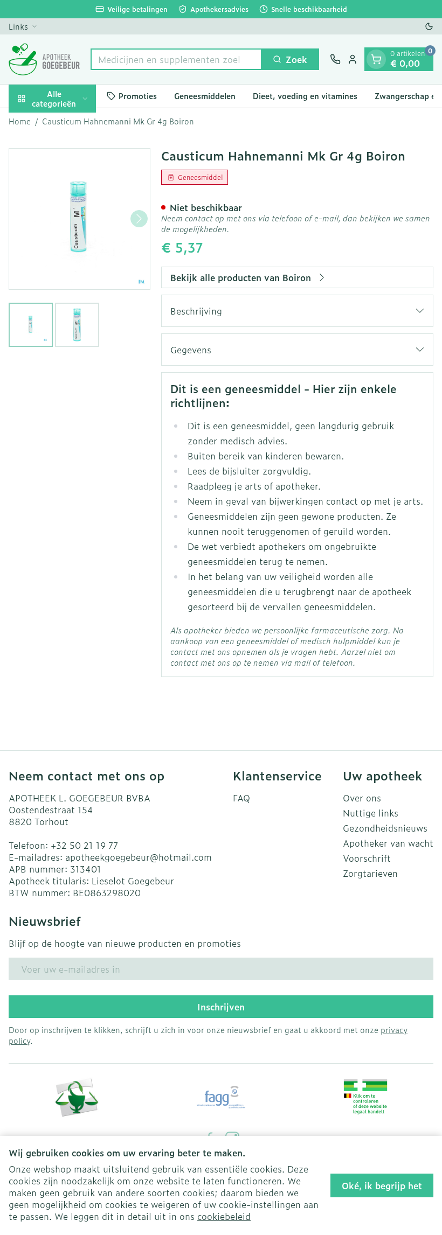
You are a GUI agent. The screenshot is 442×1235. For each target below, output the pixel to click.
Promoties (138, 95)
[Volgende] (139, 218)
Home (20, 121)
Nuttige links (370, 813)
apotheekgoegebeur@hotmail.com (138, 856)
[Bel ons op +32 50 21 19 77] (335, 59)
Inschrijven (221, 1006)
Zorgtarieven (370, 873)
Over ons (362, 798)
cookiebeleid (224, 1216)
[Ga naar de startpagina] (44, 59)
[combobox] (176, 59)
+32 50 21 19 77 (84, 845)
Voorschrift (367, 858)
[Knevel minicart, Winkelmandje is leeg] (376, 59)
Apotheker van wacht (388, 843)
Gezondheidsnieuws (385, 828)
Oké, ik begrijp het (382, 1185)
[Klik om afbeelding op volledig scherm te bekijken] (79, 219)
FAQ (241, 798)
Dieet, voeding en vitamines (305, 95)
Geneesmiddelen (205, 95)
